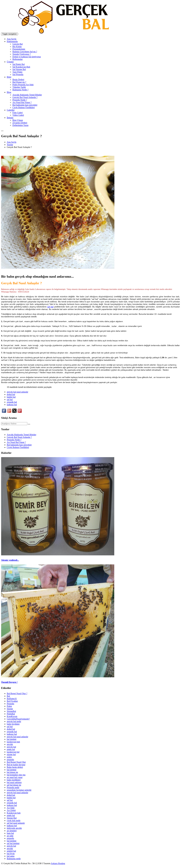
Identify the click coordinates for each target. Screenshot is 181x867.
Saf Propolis (17, 74)
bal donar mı (12, 772)
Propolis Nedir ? (19, 100)
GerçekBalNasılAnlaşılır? (18, 719)
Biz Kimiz (17, 46)
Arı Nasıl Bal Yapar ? (22, 102)
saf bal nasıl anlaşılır (16, 823)
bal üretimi (11, 739)
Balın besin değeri (15, 767)
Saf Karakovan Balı (21, 67)
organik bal (12, 402)
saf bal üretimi (13, 843)
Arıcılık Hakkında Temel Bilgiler (27, 95)
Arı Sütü (10, 808)
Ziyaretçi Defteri (19, 123)
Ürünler (10, 62)
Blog (9, 92)
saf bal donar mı (14, 785)
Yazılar (10, 144)
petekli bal (11, 851)
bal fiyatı (11, 853)
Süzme (10, 709)
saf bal (50, 307)
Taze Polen (17, 72)
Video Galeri (18, 115)
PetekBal (11, 714)
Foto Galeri (17, 112)
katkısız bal (12, 404)
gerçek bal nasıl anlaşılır (17, 392)
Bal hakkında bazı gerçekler (24, 105)
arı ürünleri (12, 830)
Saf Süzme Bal (19, 69)
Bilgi (9, 77)
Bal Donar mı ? (19, 82)
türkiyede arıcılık (14, 828)
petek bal (11, 749)
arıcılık (10, 744)
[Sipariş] (2, 130)
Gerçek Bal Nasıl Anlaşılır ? (24, 97)
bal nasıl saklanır (14, 782)
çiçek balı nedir (13, 820)
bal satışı (10, 856)
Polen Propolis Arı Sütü (23, 84)
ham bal (10, 833)
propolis (10, 759)
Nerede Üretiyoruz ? (21, 54)
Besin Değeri (18, 79)
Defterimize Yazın (20, 125)
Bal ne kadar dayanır (16, 764)
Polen (9, 706)
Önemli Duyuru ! (9, 682)
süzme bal (11, 754)
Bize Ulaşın (17, 120)
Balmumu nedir (14, 858)
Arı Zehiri (11, 810)
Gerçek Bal (17, 44)
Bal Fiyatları (12, 701)
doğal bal (11, 394)
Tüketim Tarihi (19, 87)
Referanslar (17, 59)
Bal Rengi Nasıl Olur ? (17, 693)
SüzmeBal (11, 711)
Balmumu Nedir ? (20, 89)
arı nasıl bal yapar (14, 777)
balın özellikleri (14, 780)
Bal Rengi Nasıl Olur (16, 762)
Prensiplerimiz (18, 49)
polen (9, 757)
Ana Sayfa (11, 39)
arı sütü (10, 836)
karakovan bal (13, 752)
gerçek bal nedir (14, 721)
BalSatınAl (12, 698)
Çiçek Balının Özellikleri (23, 107)
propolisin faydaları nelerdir (19, 790)
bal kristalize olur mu (16, 775)
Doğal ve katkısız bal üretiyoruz (26, 56)
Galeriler (11, 110)
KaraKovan (12, 716)
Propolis (10, 703)
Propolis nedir (13, 787)
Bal (8, 696)
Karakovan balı (14, 813)
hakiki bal (11, 397)
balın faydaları (13, 724)
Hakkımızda (12, 41)
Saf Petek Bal (18, 64)
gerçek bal (11, 747)
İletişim (10, 117)
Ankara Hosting (58, 863)
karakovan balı (13, 742)
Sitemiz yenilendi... (10, 560)
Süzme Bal (12, 818)
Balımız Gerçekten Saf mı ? (24, 51)
